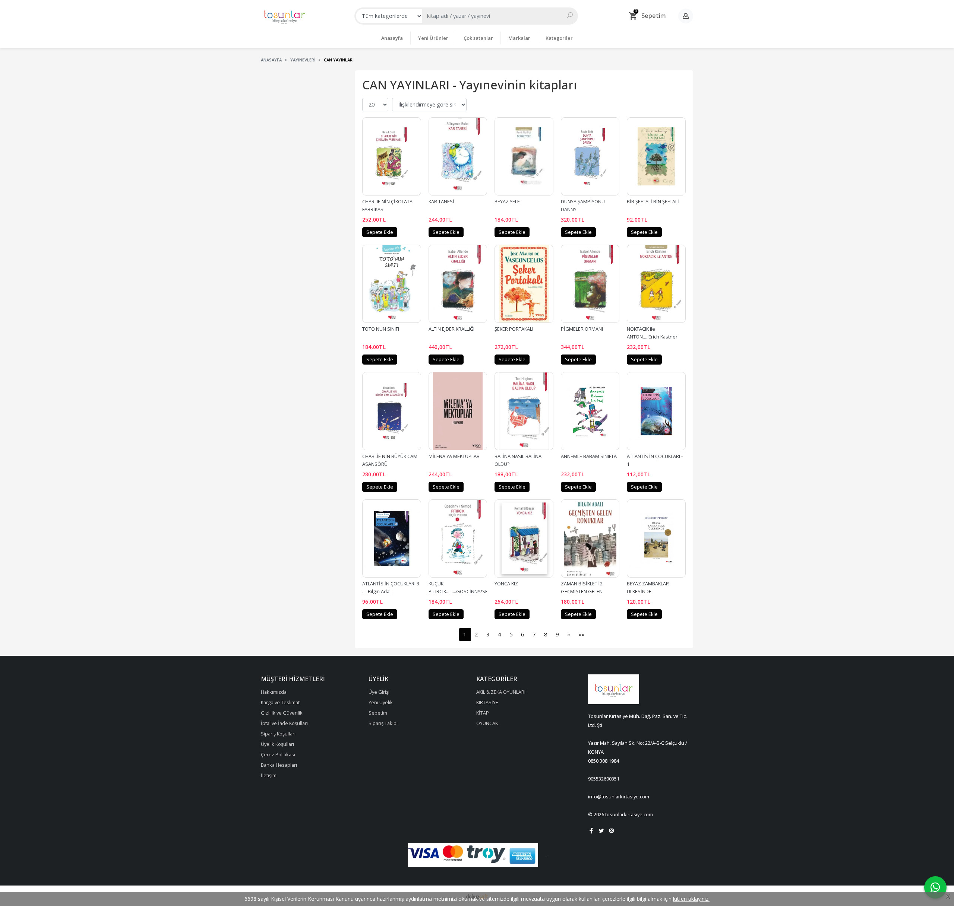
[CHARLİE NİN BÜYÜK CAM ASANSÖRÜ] (391, 411)
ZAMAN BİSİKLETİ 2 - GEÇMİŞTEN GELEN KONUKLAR (583, 591)
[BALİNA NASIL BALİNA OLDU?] (524, 411)
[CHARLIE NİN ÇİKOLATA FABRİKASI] (391, 156)
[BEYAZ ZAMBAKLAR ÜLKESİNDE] (656, 538)
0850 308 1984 (603, 760)
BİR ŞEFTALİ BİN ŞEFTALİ (653, 201)
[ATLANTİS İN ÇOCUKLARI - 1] (656, 411)
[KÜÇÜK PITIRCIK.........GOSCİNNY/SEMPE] (458, 538)
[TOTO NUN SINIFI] (391, 284)
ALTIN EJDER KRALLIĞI (451, 328)
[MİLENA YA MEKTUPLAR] (458, 411)
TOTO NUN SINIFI (380, 328)
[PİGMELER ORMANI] (590, 284)
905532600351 (603, 778)
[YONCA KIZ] (524, 538)
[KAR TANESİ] (458, 156)
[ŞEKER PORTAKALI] (524, 284)
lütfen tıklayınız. (691, 898)
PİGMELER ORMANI (582, 328)
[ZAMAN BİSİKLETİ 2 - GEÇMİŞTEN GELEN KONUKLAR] (590, 538)
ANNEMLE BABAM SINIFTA (589, 456)
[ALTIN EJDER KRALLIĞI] (458, 284)
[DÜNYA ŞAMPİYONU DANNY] (590, 156)
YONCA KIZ (506, 583)
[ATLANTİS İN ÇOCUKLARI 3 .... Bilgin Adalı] (391, 538)
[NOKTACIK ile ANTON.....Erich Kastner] (656, 284)
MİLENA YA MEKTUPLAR (454, 456)
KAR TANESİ (441, 201)
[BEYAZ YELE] (524, 156)
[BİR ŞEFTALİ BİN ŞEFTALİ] (656, 156)
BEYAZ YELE (507, 201)
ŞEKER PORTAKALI (514, 328)
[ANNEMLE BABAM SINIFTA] (590, 411)
